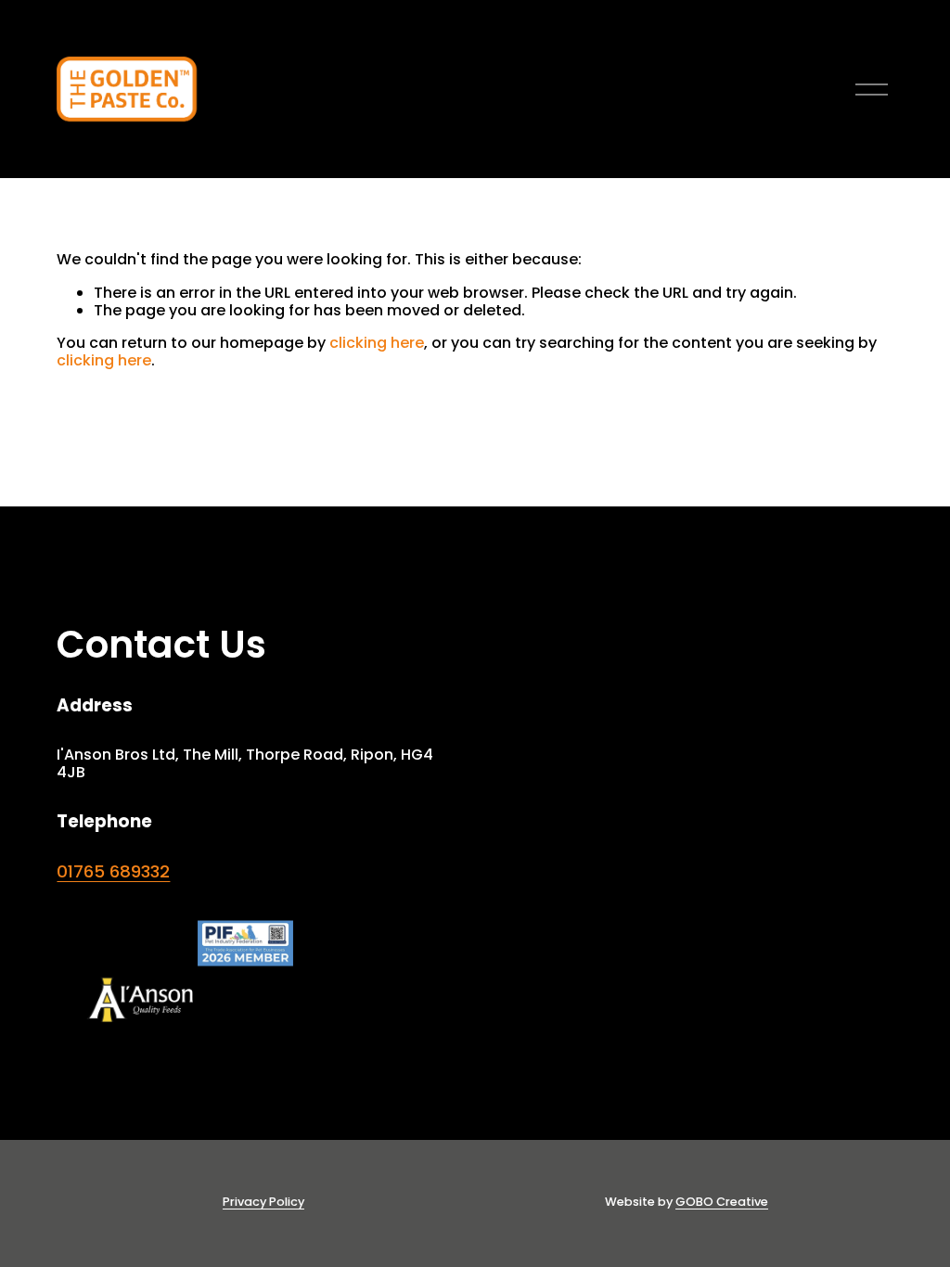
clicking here (376, 342)
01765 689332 (113, 872)
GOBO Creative (721, 1202)
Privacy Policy (263, 1202)
